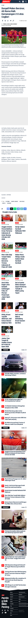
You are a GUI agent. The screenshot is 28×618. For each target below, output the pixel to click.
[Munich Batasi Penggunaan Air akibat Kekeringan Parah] (14, 468)
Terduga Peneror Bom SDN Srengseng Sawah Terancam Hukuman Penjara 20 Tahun (15, 573)
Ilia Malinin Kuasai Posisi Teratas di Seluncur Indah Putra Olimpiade (15, 423)
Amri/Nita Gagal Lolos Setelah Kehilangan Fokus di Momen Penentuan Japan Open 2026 (5, 290)
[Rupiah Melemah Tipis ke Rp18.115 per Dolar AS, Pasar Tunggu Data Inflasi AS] (14, 546)
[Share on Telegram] (11, 20)
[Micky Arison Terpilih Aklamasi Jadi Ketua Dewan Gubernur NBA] (7, 305)
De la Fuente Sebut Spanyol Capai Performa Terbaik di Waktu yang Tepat (20, 287)
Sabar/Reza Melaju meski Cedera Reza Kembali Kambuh (20, 259)
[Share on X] (5, 20)
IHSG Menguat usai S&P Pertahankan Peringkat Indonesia (15, 586)
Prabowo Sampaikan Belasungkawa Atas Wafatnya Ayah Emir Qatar (15, 532)
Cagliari (9, 203)
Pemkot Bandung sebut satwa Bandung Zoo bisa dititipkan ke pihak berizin (15, 412)
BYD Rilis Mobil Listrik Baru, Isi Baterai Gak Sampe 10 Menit (15, 374)
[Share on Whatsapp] (8, 20)
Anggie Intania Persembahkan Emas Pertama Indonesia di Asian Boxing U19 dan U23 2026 (6, 233)
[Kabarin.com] (6, 1)
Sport (2, 5)
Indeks (23, 350)
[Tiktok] (2, 613)
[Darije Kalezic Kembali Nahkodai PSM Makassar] (21, 218)
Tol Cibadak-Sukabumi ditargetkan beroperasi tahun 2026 (15, 407)
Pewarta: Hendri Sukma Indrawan (10, 24)
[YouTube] (5, 613)
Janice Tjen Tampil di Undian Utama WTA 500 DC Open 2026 (6, 342)
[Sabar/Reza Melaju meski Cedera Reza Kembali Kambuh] (21, 246)
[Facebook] (2, 610)
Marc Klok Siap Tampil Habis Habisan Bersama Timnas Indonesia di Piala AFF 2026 (6, 261)
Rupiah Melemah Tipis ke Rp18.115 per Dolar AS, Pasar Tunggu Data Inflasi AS (15, 558)
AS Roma (7, 201)
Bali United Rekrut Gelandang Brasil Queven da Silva (20, 318)
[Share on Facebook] (2, 20)
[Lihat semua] (1, 24)
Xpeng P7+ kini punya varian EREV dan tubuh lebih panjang (15, 418)
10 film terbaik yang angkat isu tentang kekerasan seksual (13, 400)
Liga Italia (22, 201)
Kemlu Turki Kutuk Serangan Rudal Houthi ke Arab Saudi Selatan (15, 486)
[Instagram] (5, 610)
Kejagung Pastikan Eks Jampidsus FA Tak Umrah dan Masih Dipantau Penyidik (15, 580)
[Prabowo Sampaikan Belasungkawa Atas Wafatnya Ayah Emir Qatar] (14, 520)
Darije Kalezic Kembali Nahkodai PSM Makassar (20, 230)
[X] (8, 610)
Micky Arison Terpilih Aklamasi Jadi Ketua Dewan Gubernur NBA (6, 318)
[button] (20, 1)
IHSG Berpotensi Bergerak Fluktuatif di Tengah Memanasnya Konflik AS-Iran (15, 566)
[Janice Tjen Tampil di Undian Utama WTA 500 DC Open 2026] (7, 329)
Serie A (3, 203)
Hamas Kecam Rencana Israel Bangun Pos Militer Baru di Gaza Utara (15, 503)
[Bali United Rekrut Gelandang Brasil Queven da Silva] (21, 305)
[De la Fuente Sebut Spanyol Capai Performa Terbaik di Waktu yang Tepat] (21, 273)
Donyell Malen (14, 201)
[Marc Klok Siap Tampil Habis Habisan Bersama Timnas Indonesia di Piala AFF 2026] (7, 246)
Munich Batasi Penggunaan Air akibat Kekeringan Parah (15, 479)
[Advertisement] (14, 111)
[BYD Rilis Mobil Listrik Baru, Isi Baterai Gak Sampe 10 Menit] (14, 362)
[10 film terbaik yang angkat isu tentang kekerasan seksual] (14, 388)
